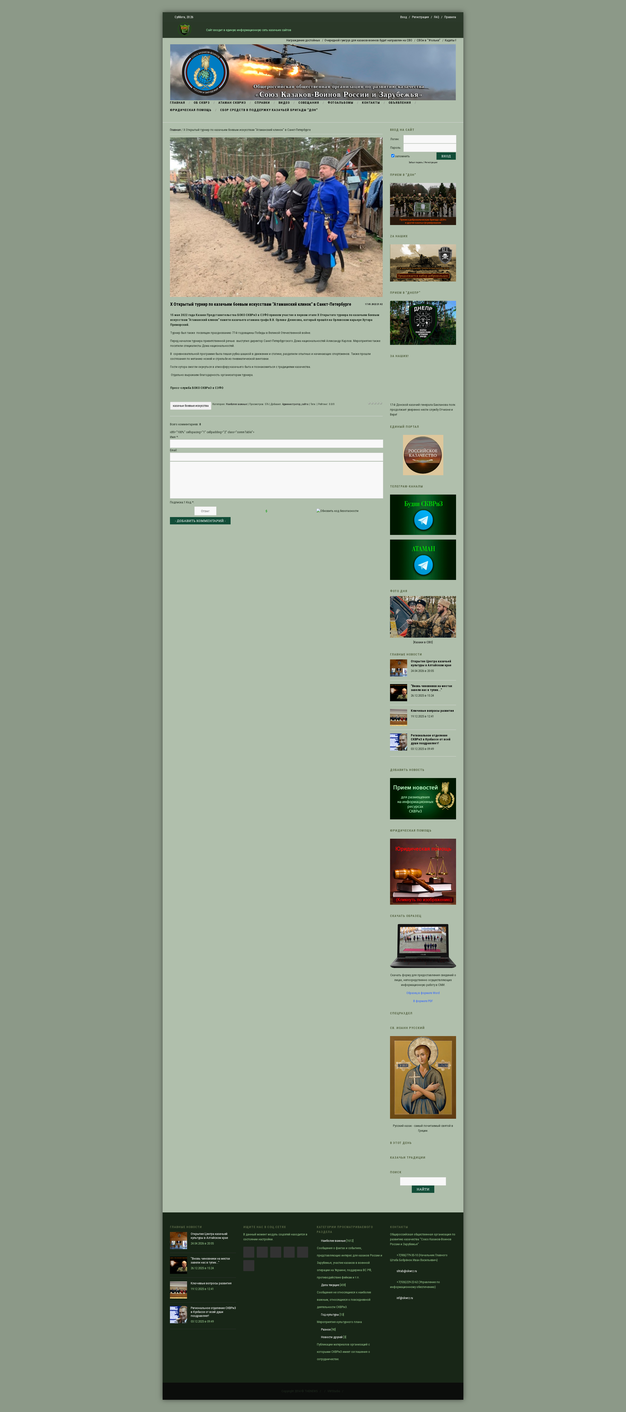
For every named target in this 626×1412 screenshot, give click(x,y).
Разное (326, 1329)
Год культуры (330, 1314)
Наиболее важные (236, 404)
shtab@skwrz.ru (407, 1271)
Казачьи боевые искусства (191, 405)
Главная (175, 130)
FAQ (436, 17)
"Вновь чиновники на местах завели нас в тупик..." (431, 688)
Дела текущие (330, 1285)
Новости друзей (332, 1337)
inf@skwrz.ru (405, 1298)
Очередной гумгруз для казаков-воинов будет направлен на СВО (328, 40)
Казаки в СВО (423, 642)
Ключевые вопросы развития (432, 710)
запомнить (402, 156)
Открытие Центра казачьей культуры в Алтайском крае (431, 663)
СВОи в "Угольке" (388, 40)
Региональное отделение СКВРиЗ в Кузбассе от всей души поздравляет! (430, 739)
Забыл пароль (416, 162)
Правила (450, 17)
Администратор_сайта (295, 404)
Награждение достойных (263, 40)
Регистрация (420, 17)
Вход (403, 17)
